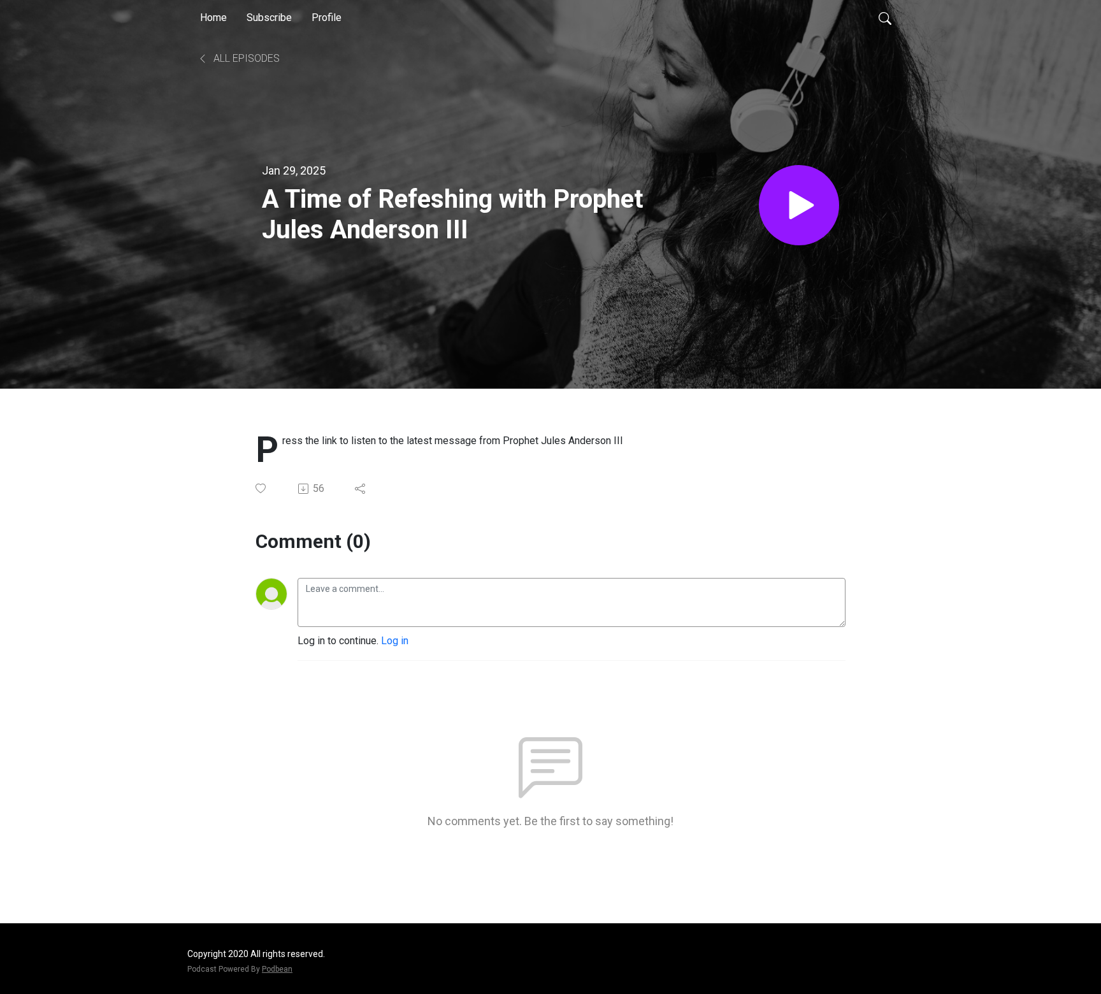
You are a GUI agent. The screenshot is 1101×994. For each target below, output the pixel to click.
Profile (327, 17)
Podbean (277, 969)
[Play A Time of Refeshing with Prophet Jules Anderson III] (799, 205)
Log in (394, 641)
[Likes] (261, 488)
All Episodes (245, 58)
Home (213, 17)
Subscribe (269, 17)
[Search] (885, 18)
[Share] (361, 488)
